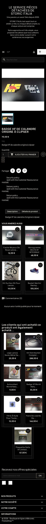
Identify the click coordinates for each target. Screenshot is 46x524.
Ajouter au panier (23, 154)
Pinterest (24, 170)
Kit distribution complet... (34, 354)
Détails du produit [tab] (30, 211)
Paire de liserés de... (33, 417)
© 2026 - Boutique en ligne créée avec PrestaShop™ (18, 519)
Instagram (10, 483)
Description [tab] (12, 211)
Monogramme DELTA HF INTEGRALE (34, 249)
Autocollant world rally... (12, 385)
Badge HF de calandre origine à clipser (18, 145)
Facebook (4, 483)
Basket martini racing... (34, 284)
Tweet (18, 170)
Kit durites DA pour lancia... (11, 284)
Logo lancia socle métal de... (12, 354)
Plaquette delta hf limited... (23, 448)
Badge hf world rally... (34, 385)
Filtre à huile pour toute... (12, 417)
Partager (12, 170)
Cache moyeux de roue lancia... (11, 248)
